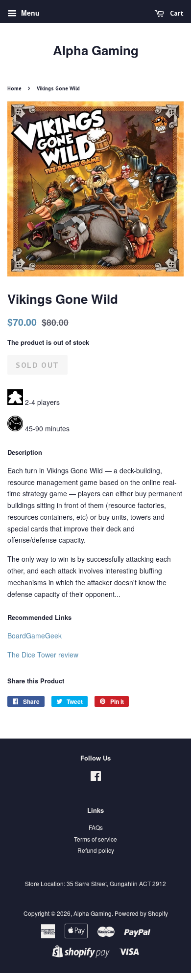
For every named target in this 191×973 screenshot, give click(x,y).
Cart (176, 13)
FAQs (96, 827)
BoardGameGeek (34, 635)
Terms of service (95, 839)
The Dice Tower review (42, 654)
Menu (29, 13)
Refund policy (95, 850)
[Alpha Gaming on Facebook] (95, 778)
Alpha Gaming (96, 50)
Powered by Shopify (141, 913)
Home (14, 88)
